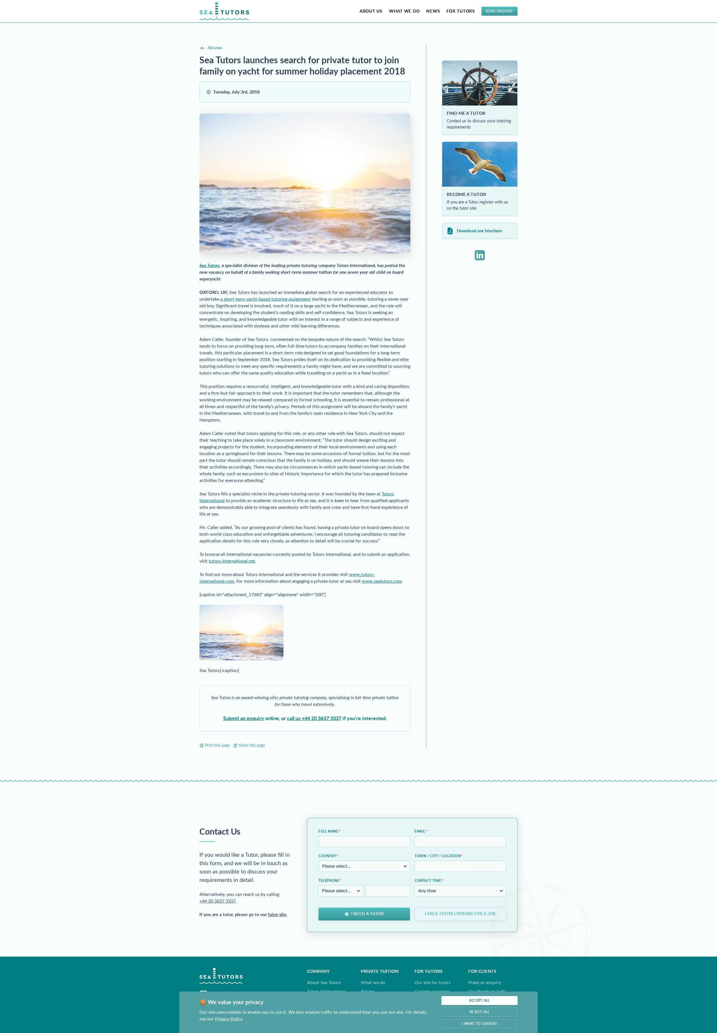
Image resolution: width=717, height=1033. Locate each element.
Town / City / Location (437, 856)
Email (420, 831)
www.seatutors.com (382, 581)
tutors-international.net (232, 561)
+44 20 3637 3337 (217, 901)
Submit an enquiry (243, 718)
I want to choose (479, 1024)
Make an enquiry (484, 982)
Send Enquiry (499, 11)
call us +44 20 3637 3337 (314, 718)
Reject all (480, 1012)
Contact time (428, 881)
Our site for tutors (433, 982)
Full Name (328, 831)
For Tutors (460, 11)
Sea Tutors (209, 265)
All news (215, 48)
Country (327, 856)
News (433, 11)
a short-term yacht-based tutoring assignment (265, 299)
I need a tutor (367, 914)
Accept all (479, 1000)
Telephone (328, 881)
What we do (404, 11)
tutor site (277, 914)
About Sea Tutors (324, 982)
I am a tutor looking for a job (460, 914)
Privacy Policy (228, 1019)
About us (371, 11)
